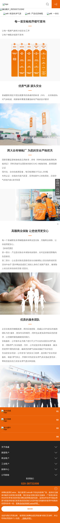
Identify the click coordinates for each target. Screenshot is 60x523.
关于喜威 (5, 447)
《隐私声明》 (26, 518)
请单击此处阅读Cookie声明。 (28, 503)
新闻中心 (5, 469)
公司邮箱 (5, 475)
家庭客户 (5, 452)
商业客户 (5, 458)
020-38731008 (30, 483)
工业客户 (5, 464)
